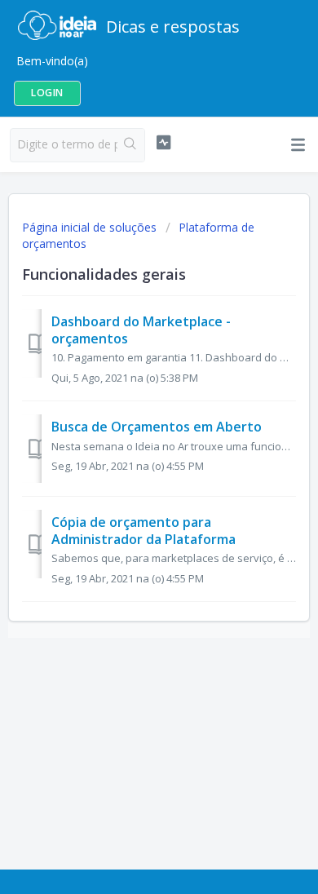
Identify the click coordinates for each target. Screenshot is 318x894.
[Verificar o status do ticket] (163, 143)
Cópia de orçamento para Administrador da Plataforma (143, 530)
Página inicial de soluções (91, 227)
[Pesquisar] (130, 145)
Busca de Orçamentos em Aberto (156, 427)
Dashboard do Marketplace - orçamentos (141, 329)
